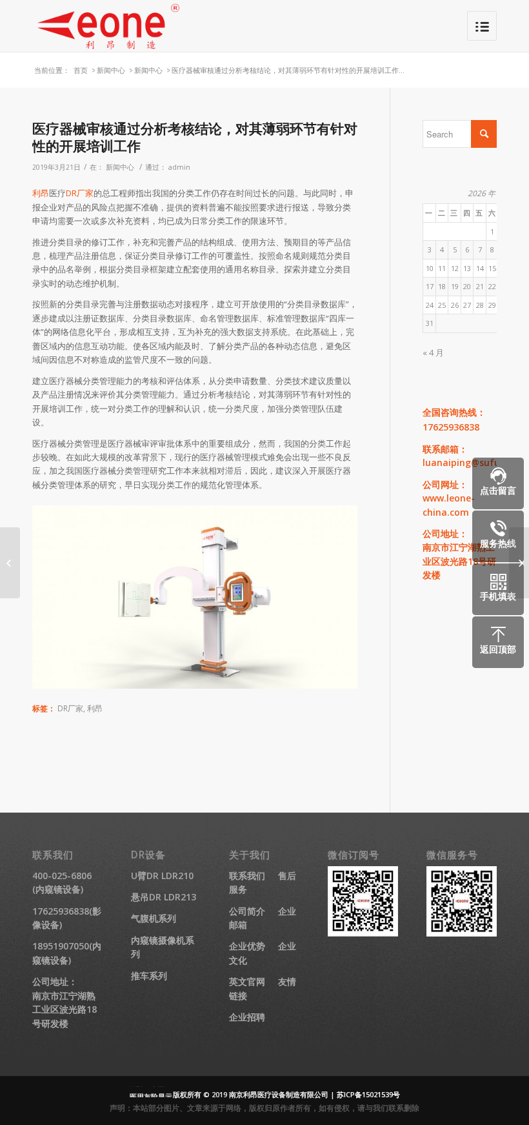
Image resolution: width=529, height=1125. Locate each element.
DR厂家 (80, 193)
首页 (81, 70)
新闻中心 (111, 70)
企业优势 (247, 946)
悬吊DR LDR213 (163, 897)
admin (179, 167)
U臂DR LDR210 (162, 875)
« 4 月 (433, 352)
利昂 (40, 193)
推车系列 (149, 975)
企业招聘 (247, 1017)
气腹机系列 (153, 918)
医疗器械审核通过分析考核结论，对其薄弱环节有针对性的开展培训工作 (194, 137)
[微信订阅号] (363, 933)
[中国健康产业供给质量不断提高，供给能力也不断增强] (10, 562)
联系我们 (247, 875)
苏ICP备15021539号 (368, 1094)
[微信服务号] (461, 933)
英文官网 (247, 981)
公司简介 (247, 911)
